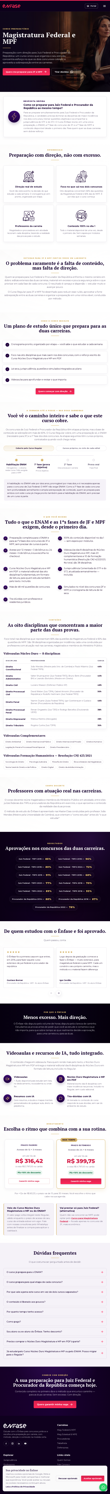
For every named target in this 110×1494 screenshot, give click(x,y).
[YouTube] (25, 1443)
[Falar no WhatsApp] (103, 1487)
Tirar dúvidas (62, 72)
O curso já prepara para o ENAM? (25, 1272)
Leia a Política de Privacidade (20, 1487)
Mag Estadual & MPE (67, 1434)
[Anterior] (51, 993)
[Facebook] (6, 1443)
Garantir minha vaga (29, 1181)
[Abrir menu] (104, 6)
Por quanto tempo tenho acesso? (25, 1312)
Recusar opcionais (67, 1478)
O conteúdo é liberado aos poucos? (26, 1302)
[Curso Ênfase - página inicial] (11, 6)
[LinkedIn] (18, 1443)
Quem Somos (63, 1460)
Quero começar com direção (53, 391)
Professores (9, 1464)
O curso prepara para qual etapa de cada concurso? (35, 1282)
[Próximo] (58, 993)
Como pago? (14, 1321)
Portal (93, 6)
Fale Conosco (63, 1464)
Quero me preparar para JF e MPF (24, 72)
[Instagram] (12, 1443)
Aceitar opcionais (93, 1478)
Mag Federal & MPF (66, 1430)
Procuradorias (63, 1439)
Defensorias (62, 1447)
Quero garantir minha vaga (52, 1404)
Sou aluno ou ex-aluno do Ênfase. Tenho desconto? (34, 1331)
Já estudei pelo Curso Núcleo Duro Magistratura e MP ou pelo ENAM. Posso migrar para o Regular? (52, 1353)
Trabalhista (62, 1443)
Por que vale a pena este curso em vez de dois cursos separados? (42, 1292)
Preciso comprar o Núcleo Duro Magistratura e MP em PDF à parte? (43, 1341)
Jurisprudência (10, 1460)
